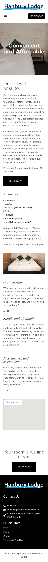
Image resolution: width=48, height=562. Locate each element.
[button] (5, 16)
